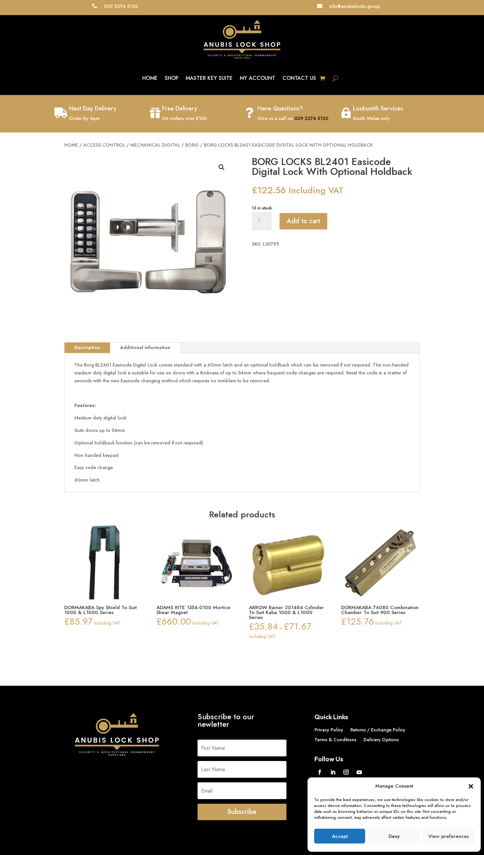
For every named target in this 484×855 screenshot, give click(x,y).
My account (257, 78)
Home (149, 78)
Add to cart (303, 221)
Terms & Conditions (335, 740)
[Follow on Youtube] (359, 772)
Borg (192, 145)
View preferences (448, 836)
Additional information (145, 347)
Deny (394, 836)
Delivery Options (381, 740)
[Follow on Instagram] (346, 772)
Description (87, 347)
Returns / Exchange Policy (377, 730)
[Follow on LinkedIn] (333, 772)
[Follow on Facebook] (319, 772)
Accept (340, 836)
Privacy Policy (328, 730)
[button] (471, 786)
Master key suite (209, 78)
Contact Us (299, 78)
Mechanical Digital (155, 145)
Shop (171, 78)
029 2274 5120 (311, 118)
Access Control (104, 145)
